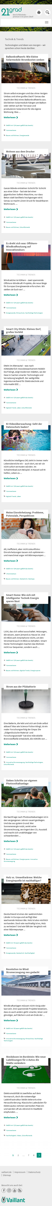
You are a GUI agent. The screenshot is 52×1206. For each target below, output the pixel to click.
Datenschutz (34, 1172)
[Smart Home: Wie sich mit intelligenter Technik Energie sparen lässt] (26, 620)
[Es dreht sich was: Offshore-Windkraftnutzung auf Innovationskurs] (26, 269)
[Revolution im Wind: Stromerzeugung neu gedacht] (26, 994)
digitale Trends (11, 408)
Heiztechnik (23, 579)
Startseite (39, 12)
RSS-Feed (19, 1190)
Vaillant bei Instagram (9, 1190)
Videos (19, 1135)
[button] (46, 21)
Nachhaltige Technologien (34, 313)
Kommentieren (11, 130)
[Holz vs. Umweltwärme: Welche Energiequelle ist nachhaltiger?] (26, 903)
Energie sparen (35, 670)
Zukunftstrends (25, 227)
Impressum (19, 1172)
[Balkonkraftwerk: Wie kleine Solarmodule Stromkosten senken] (26, 82)
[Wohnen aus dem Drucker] (26, 177)
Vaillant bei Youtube (14, 1190)
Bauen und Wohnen (12, 135)
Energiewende (24, 135)
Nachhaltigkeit (30, 953)
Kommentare (11, 574)
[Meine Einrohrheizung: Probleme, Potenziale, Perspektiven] (26, 538)
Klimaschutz (20, 313)
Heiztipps (31, 579)
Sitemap (7, 1175)
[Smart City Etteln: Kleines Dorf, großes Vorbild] (26, 354)
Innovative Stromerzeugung (15, 762)
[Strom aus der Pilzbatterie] (26, 712)
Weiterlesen (10, 117)
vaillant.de (6, 1172)
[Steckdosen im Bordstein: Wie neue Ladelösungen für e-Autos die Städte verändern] (26, 1082)
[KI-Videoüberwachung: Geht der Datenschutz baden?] (26, 449)
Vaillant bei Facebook (3, 1190)
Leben (19, 408)
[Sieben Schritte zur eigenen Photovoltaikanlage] (26, 806)
